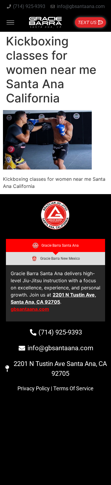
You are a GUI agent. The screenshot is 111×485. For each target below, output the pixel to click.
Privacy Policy (33, 388)
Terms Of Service (73, 388)
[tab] (55, 245)
